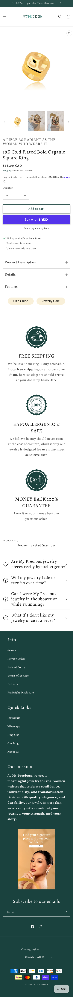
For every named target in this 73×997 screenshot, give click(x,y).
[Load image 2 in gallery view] (36, 121)
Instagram (13, 718)
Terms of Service (18, 675)
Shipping (7, 170)
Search (11, 650)
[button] (5, 16)
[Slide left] (4, 122)
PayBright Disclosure (20, 692)
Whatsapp (13, 726)
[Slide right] (69, 122)
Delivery (12, 684)
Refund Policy (16, 667)
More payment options (36, 228)
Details (36, 274)
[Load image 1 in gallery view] (17, 121)
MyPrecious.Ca (41, 984)
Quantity (8, 187)
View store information (21, 248)
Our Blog (13, 743)
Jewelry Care (51, 301)
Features (36, 287)
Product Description (36, 262)
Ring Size (13, 735)
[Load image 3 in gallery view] (55, 121)
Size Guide (20, 301)
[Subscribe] (66, 912)
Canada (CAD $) (34, 957)
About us (13, 752)
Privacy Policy (16, 659)
